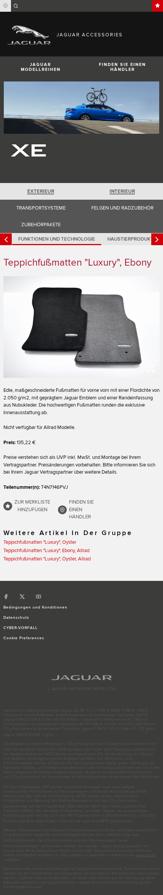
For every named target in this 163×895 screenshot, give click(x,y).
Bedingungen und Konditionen (35, 607)
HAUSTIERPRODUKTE (132, 239)
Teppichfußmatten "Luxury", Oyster (39, 542)
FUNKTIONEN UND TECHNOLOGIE (56, 239)
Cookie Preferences (24, 638)
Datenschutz (16, 617)
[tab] (41, 191)
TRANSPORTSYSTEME (41, 208)
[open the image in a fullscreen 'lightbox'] (81, 327)
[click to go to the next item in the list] (157, 239)
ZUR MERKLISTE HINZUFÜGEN (32, 506)
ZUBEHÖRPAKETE (41, 225)
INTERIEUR (122, 191)
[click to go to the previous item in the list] (6, 239)
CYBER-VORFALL (20, 628)
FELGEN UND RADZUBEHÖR (122, 208)
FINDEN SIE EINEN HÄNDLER (122, 67)
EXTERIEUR (40, 191)
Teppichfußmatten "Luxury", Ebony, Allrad (46, 551)
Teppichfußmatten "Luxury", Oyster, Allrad (47, 559)
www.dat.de (145, 855)
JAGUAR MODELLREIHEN (41, 67)
